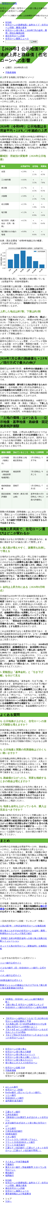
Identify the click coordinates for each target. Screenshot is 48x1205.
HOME (8, 22)
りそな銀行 (10, 1128)
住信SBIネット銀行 (14, 1098)
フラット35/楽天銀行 (15, 1145)
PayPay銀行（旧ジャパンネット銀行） (23, 1092)
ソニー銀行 (10, 1095)
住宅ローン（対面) (14, 1090)
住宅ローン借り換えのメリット (20, 1054)
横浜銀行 (9, 1173)
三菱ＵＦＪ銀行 (12, 1112)
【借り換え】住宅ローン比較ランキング (24, 1004)
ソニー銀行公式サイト (10, 963)
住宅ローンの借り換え (16, 1049)
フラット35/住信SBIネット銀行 (20, 1142)
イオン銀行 (10, 1137)
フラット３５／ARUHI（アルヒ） (21, 1139)
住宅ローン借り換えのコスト (19, 1060)
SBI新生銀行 (11, 1134)
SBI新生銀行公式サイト (11, 980)
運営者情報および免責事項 (18, 1194)
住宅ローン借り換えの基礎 (18, 1052)
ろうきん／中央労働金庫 (17, 1162)
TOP (15, 1067)
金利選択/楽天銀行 (14, 1101)
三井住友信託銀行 (13, 1131)
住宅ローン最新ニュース (17, 38)
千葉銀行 (9, 1164)
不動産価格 (10, 72)
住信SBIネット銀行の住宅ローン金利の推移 (26, 1007)
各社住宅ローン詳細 (15, 36)
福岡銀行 (9, 1175)
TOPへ (8, 1201)
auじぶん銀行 (11, 1087)
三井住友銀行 (11, 1114)
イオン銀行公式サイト (10, 975)
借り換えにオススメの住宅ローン (21, 1063)
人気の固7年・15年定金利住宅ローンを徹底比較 (23, 926)
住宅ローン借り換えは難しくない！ (22, 1057)
